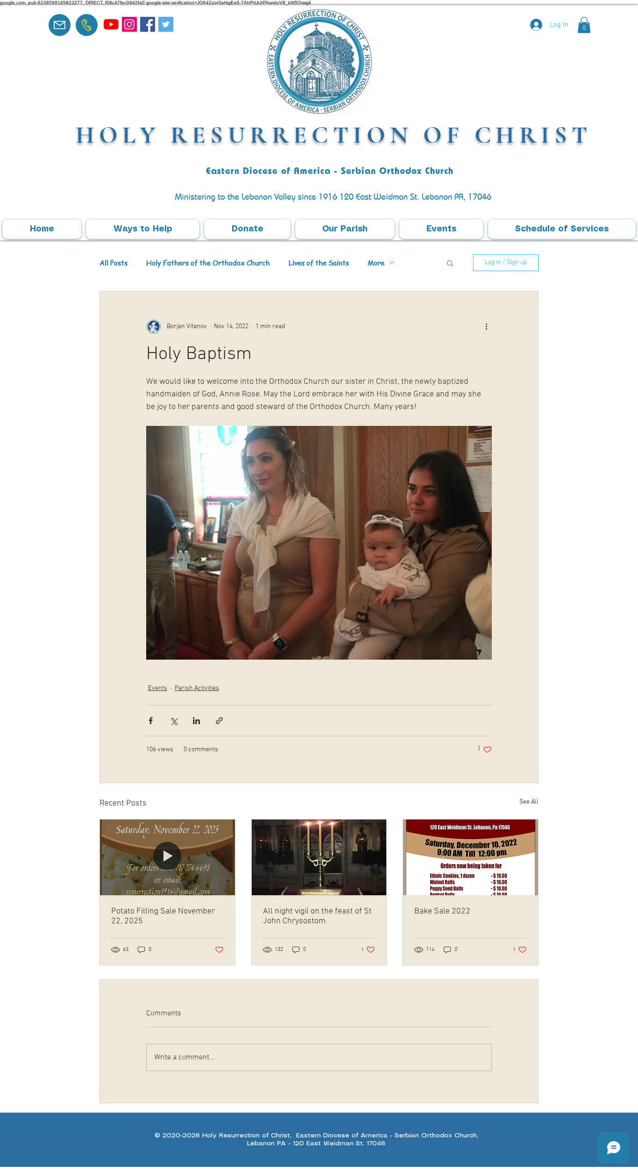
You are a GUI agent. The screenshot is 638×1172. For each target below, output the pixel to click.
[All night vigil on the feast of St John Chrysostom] (319, 857)
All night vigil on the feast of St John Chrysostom (317, 916)
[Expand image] (319, 543)
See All (529, 802)
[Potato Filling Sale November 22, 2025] (167, 857)
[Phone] (87, 25)
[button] (584, 25)
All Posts (113, 263)
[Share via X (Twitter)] (173, 720)
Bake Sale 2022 (442, 911)
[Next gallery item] (480, 542)
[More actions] (486, 326)
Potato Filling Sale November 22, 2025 (163, 916)
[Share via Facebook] (150, 720)
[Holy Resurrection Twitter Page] (165, 24)
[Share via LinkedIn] (196, 720)
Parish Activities (197, 688)
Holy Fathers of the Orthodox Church (208, 263)
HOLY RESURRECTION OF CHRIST (334, 135)
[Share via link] (219, 720)
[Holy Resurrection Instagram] (129, 24)
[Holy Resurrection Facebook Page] (147, 24)
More (376, 263)
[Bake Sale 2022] (470, 857)
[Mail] (60, 25)
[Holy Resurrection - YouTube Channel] (111, 24)
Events (157, 688)
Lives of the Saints (319, 263)
